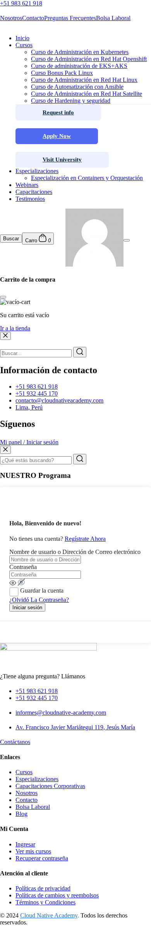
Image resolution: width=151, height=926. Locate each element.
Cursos (24, 45)
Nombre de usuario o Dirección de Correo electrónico (75, 552)
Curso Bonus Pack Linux (62, 73)
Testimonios (30, 198)
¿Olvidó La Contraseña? (39, 599)
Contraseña (23, 567)
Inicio (22, 38)
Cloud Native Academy (48, 915)
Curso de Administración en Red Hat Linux (84, 79)
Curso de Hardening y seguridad (70, 100)
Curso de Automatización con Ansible (77, 86)
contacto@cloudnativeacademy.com (59, 400)
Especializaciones (36, 171)
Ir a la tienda (15, 328)
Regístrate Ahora (85, 538)
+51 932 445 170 (36, 393)
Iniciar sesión (27, 607)
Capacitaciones (33, 192)
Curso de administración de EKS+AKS (79, 66)
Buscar (11, 238)
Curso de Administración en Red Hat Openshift (89, 59)
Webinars (26, 185)
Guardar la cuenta (41, 590)
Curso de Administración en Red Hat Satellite (86, 93)
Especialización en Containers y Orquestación (87, 178)
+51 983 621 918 (36, 386)
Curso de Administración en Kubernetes (80, 52)
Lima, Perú (29, 407)
